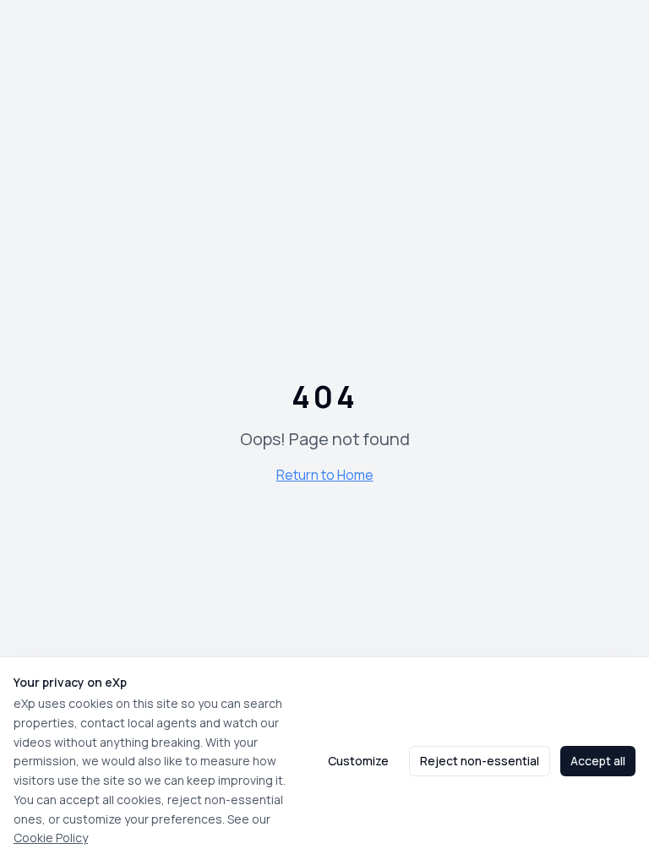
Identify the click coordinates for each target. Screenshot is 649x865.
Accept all (597, 761)
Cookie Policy (51, 838)
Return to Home (325, 474)
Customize (358, 761)
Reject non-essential (479, 761)
